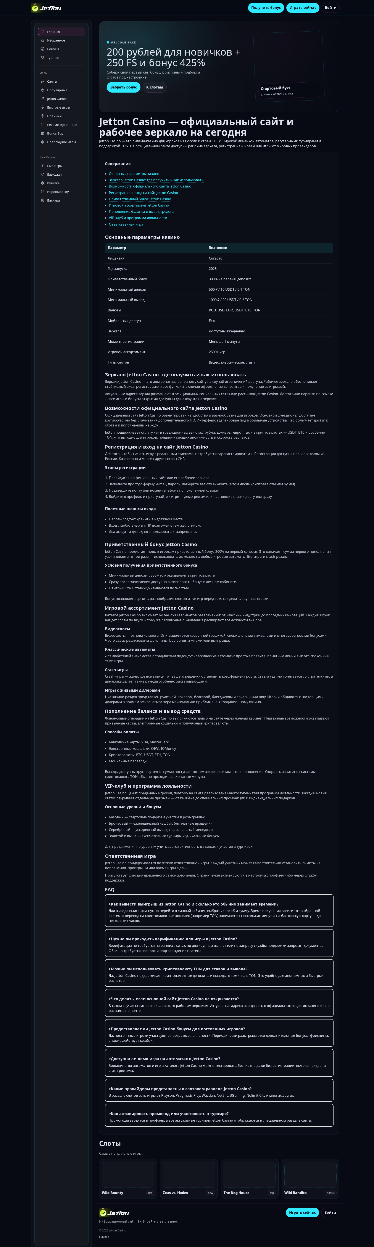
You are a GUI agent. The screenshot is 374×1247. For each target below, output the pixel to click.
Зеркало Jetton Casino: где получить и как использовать (156, 180)
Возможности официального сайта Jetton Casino (150, 186)
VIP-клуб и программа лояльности (138, 217)
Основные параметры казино (134, 173)
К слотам (154, 87)
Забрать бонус (123, 87)
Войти (331, 7)
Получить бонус (266, 7)
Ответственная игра (126, 224)
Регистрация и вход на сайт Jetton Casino (143, 192)
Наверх (104, 1237)
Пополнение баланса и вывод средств (141, 211)
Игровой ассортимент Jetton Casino (139, 205)
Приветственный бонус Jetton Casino (140, 199)
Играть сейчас (303, 7)
